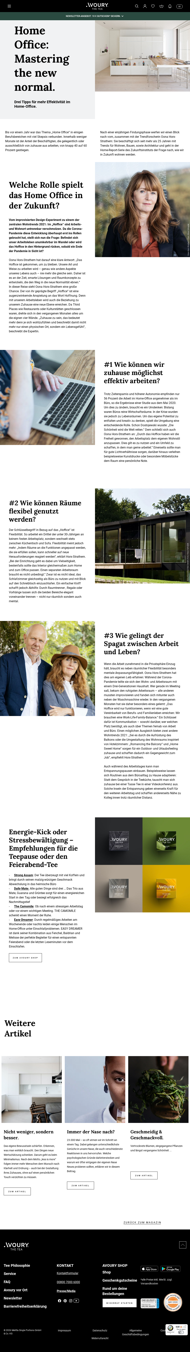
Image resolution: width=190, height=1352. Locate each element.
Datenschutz (100, 1330)
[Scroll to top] (182, 1244)
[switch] (181, 1332)
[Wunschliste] (153, 6)
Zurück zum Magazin (142, 1222)
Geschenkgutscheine (119, 1280)
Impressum (64, 1330)
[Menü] (185, 1326)
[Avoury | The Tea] (16, 1246)
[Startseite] (97, 6)
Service (10, 1273)
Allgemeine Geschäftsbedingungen (135, 1332)
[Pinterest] (65, 1300)
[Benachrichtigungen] (170, 6)
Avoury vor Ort (15, 1290)
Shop (106, 1272)
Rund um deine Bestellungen (114, 1291)
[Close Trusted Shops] (184, 1338)
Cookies (165, 1330)
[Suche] (137, 6)
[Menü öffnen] (9, 6)
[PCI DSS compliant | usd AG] (173, 1302)
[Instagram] (70, 1300)
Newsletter (13, 1298)
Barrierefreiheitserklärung (25, 1306)
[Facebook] (59, 1300)
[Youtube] (76, 1300)
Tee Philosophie (17, 1265)
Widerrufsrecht (100, 1338)
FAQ (7, 1282)
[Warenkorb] (161, 6)
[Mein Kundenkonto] (145, 6)
